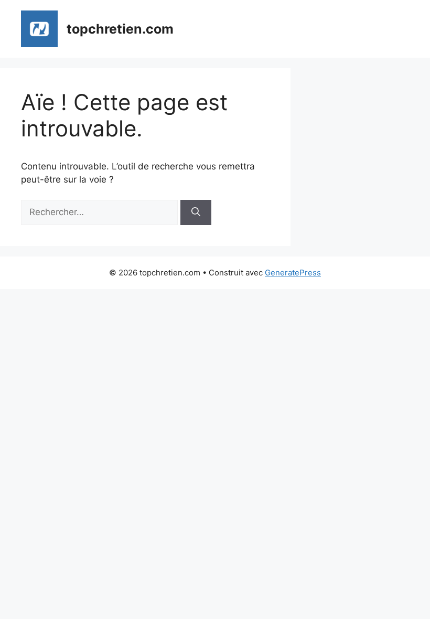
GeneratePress (293, 273)
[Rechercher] (195, 212)
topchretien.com (120, 29)
